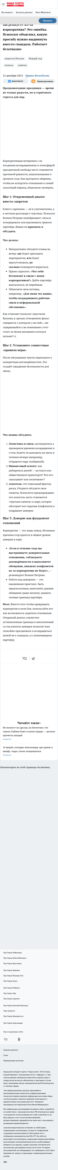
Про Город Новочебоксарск (14, 958)
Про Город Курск (10, 981)
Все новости (7, 12)
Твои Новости (9, 1011)
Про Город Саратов (11, 999)
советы (22, 65)
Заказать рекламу (24, 12)
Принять (47, 20)
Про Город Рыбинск (11, 988)
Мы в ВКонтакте (43, 12)
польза (9, 65)
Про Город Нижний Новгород (15, 1005)
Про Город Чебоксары (12, 952)
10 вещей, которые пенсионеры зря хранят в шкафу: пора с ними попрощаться (28, 751)
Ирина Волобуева (37, 75)
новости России (14, 58)
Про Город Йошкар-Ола (13, 975)
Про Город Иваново (11, 970)
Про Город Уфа (9, 993)
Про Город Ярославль (12, 963)
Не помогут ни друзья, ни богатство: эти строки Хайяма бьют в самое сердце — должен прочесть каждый (29, 733)
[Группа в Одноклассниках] (42, 81)
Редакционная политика (13, 1060)
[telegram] (34, 658)
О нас (5, 1055)
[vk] (25, 658)
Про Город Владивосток (13, 1016)
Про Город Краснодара (13, 1023)
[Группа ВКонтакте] (15, 81)
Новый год (35, 58)
